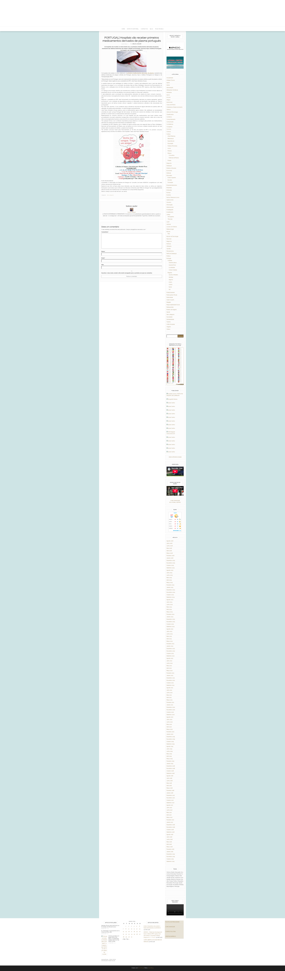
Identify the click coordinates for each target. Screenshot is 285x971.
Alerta (168, 85)
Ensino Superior (172, 177)
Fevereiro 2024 (170, 614)
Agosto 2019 (170, 746)
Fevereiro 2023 (170, 643)
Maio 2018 (169, 783)
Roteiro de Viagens (172, 309)
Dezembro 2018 (171, 766)
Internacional (170, 207)
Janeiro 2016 (170, 851)
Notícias (169, 243)
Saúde (168, 312)
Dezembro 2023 (171, 619)
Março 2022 (170, 670)
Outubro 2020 (170, 712)
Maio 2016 (169, 842)
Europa (168, 192)
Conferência (170, 124)
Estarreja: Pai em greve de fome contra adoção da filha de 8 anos (110, 926)
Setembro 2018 (170, 773)
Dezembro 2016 (171, 824)
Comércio (169, 117)
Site (102, 264)
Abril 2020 (169, 727)
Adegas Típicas (171, 80)
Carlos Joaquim (136, 43)
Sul (169, 289)
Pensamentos (170, 251)
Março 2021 (169, 700)
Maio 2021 (169, 695)
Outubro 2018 (170, 771)
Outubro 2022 (170, 653)
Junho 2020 (170, 722)
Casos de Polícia (171, 104)
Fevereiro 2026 (170, 555)
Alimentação (170, 87)
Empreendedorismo (172, 185)
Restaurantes (170, 307)
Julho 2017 (169, 807)
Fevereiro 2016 (170, 849)
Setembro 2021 (170, 685)
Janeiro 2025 (170, 587)
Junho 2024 (170, 604)
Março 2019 (170, 758)
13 (114, 942)
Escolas (170, 180)
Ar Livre (168, 97)
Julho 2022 (169, 660)
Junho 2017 (169, 810)
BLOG (151, 29)
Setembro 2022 (170, 656)
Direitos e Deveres (171, 168)
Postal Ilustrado (171, 292)
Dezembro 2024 (171, 590)
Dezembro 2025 (171, 560)
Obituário (169, 246)
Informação (170, 204)
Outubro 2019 (170, 741)
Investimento (170, 212)
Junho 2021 (169, 692)
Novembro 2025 (171, 563)
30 (129, 937)
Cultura (168, 134)
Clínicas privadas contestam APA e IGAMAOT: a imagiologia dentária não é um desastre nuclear (114, 938)
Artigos (168, 99)
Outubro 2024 (170, 594)
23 (129, 934)
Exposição (170, 143)
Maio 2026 (169, 548)
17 (107, 933)
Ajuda (168, 82)
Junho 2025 (170, 575)
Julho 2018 (169, 778)
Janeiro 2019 (170, 763)
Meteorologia (170, 229)
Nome (103, 251)
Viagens (169, 326)
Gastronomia (170, 200)
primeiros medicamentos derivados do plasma (140, 73)
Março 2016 (170, 846)
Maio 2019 (169, 753)
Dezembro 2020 (171, 707)
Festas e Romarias (172, 146)
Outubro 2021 (170, 682)
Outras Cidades (173, 270)
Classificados (170, 114)
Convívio (169, 129)
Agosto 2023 (170, 629)
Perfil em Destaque (171, 253)
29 (126, 937)
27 (139, 934)
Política (168, 256)
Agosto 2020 (170, 717)
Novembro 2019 (171, 739)
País (169, 233)
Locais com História (172, 226)
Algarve (171, 279)
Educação (169, 175)
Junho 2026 (170, 545)
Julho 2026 (169, 543)
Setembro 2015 (170, 861)
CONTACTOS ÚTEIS (170, 931)
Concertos (171, 155)
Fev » (127, 939)
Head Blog (150, 968)
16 (129, 931)
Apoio (168, 95)
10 (131, 929)
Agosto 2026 (170, 541)
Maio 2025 (169, 577)
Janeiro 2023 (170, 646)
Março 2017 (169, 817)
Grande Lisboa (172, 262)
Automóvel (169, 102)
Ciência (168, 109)
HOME (123, 29)
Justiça (168, 214)
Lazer (168, 221)
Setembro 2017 (170, 802)
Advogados (171, 216)
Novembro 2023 (171, 621)
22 (126, 934)
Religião (169, 302)
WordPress (141, 968)
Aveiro (170, 282)
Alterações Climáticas (172, 90)
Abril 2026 (169, 550)
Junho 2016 (170, 839)
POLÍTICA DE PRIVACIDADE (172, 922)
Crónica (169, 131)
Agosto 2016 (170, 834)
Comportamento (171, 119)
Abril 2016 (169, 844)
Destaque (169, 165)
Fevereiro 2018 (170, 790)
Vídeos (168, 329)
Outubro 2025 (170, 565)
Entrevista (169, 190)
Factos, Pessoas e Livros (173, 197)
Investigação (170, 209)
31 (131, 937)
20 (139, 931)
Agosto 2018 (170, 775)
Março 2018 (169, 788)
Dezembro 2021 (171, 678)
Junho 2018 (169, 780)
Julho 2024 (169, 602)
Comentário (105, 232)
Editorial (169, 173)
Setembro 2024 (171, 597)
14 (123, 931)
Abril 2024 (169, 609)
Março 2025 (170, 582)
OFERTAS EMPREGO (170, 936)
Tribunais (170, 219)
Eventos (169, 195)
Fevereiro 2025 (170, 585)
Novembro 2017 (171, 797)
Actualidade (170, 77)
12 (136, 929)
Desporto (169, 163)
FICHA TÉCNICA (159, 29)
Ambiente (169, 92)
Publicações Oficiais (172, 295)
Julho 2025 (169, 572)
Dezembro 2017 (171, 795)
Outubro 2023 (170, 624)
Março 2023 (170, 641)
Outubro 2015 (170, 859)
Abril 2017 (169, 815)
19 (137, 931)
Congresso (169, 126)
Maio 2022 (169, 665)
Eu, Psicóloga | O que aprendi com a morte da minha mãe (110, 931)
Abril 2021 (169, 697)
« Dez (124, 939)
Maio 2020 (169, 724)
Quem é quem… (171, 299)
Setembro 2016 (170, 832)
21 (123, 934)
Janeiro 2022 (170, 675)
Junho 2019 (170, 751)
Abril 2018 (169, 785)
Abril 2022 (169, 668)
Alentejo (171, 277)
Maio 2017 (169, 812)
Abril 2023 (169, 638)
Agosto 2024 (170, 599)
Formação (170, 182)
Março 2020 (170, 729)
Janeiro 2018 (170, 793)
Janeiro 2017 (170, 822)
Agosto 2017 (170, 805)
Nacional (169, 239)
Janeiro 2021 (170, 705)
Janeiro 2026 (170, 558)
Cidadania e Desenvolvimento (174, 107)
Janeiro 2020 (170, 734)
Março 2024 (170, 612)
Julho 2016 (169, 837)
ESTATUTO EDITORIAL (133, 29)
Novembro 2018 (171, 768)
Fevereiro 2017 (170, 819)
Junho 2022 (170, 663)
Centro (170, 284)
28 (123, 937)
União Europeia (171, 324)
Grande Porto (172, 265)
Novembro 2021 (171, 680)
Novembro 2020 (171, 709)
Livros (169, 148)
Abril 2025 (169, 580)
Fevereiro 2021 (170, 702)
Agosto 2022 (170, 658)
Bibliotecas (171, 138)
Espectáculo (171, 141)
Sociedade (169, 317)
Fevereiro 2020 (170, 731)
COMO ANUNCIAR (170, 926)
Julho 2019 (169, 749)
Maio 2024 (169, 607)
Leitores (169, 224)
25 (134, 934)
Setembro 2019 (170, 744)
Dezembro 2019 (171, 736)
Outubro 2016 (170, 829)
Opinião (169, 248)
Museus (170, 150)
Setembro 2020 (171, 714)
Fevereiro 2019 (170, 761)
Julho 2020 (169, 719)
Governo (169, 202)
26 (137, 934)
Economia (169, 170)
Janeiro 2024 (170, 616)
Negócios (169, 241)
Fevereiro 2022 (170, 673)
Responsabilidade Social (173, 304)
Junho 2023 (170, 634)
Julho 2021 (169, 690)
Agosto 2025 (170, 570)
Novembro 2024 (171, 592)
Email (103, 258)
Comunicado (170, 121)
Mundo (168, 231)
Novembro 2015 (171, 856)
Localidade (172, 267)
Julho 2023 (169, 631)
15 (126, 931)
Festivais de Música (174, 157)
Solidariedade (170, 319)
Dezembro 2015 (171, 854)
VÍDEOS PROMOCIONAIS (175, 457)
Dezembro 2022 (171, 648)
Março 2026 (170, 553)
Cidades (170, 260)
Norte (170, 287)
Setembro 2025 (170, 567)
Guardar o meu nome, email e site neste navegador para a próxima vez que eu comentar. (126, 273)
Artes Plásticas (171, 136)
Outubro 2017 (170, 800)
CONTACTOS (144, 29)
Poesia (169, 160)
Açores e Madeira (173, 274)
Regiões (170, 272)
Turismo (169, 322)
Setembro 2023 (170, 626)
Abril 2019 (169, 756)
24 (108, 928)
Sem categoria (110, 195)
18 (134, 931)
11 (134, 929)
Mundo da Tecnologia (172, 236)
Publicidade (170, 297)
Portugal (169, 258)
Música (169, 153)
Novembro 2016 (171, 827)
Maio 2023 (169, 636)
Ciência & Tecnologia (172, 112)
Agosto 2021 (170, 687)
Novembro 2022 (171, 651)
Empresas (169, 187)
